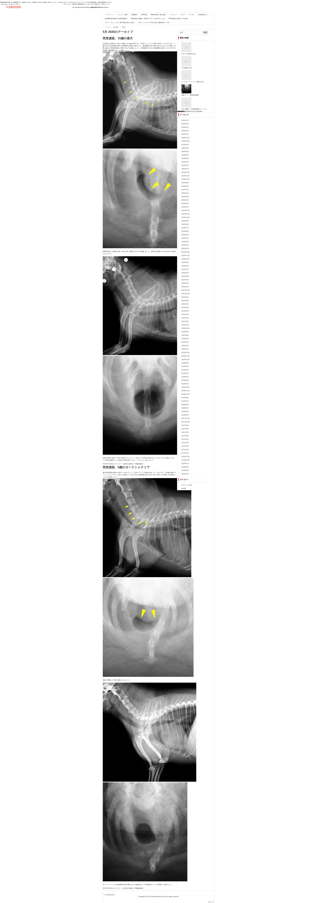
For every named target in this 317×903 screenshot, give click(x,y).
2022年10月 (185, 259)
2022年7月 (185, 269)
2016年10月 (185, 460)
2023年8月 (185, 224)
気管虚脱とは (202, 14)
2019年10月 (185, 359)
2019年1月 (185, 384)
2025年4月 (185, 158)
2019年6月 (185, 370)
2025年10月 (185, 141)
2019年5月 (185, 373)
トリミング (173, 14)
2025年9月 (185, 144)
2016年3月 (185, 470)
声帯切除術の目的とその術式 (178, 18)
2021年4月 (185, 314)
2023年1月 (185, 248)
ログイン (211, 902)
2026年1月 (185, 134)
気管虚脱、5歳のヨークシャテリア (126, 467)
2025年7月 (185, 151)
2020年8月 (185, 335)
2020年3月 (185, 346)
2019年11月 (185, 356)
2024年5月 (185, 196)
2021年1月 (185, 325)
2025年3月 (185, 162)
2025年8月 (185, 148)
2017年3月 (185, 446)
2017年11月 (185, 418)
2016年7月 (185, 463)
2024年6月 (185, 193)
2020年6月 (185, 339)
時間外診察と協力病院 (158, 14)
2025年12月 (185, 138)
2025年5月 (185, 155)
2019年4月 (185, 377)
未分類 (125, 464)
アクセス (192, 14)
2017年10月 (185, 422)
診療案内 (134, 14)
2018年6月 (185, 404)
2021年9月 (185, 297)
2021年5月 (185, 311)
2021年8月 (185, 300)
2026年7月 (185, 120)
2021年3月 (185, 318)
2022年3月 (185, 283)
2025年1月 (185, 169)
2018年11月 (185, 391)
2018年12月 (185, 387)
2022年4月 (185, 280)
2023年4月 (185, 238)
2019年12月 (185, 352)
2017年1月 (185, 453)
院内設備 (144, 14)
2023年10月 (185, 217)
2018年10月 (185, 394)
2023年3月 (185, 242)
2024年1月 (185, 207)
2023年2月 (185, 245)
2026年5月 (185, 124)
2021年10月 (185, 294)
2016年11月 (185, 456)
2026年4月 (185, 127)
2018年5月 (185, 408)
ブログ (182, 14)
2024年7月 (185, 190)
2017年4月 (185, 443)
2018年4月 (185, 411)
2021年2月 (185, 321)
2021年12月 (185, 290)
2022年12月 (185, 252)
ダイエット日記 (186, 485)
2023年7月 (185, 228)
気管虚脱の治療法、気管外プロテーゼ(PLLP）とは (148, 18)
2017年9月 (185, 425)
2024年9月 (185, 183)
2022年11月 (185, 255)
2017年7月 (185, 432)
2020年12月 (185, 328)
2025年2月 (185, 165)
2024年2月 (185, 203)
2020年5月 (185, 342)
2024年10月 (185, 179)
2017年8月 (185, 429)
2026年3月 (185, 131)
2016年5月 (185, 467)
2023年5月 (185, 235)
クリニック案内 (122, 14)
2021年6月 (185, 307)
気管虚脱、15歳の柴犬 (118, 38)
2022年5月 (185, 276)
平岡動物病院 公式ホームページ (22, 12)
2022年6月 (185, 273)
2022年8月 (185, 266)
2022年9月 (185, 262)
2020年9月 (185, 332)
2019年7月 (185, 366)
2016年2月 (185, 474)
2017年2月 (185, 450)
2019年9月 (185, 363)
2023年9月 (185, 221)
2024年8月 (185, 186)
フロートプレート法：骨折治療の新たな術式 (119, 22)
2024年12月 (185, 172)
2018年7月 (185, 401)
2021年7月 (185, 304)
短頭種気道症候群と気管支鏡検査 (116, 18)
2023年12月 (185, 210)
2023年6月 (185, 231)
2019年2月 (185, 380)
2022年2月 (185, 287)
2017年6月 (185, 436)
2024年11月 (185, 176)
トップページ (109, 14)
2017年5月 (185, 439)
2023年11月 (185, 214)
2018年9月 (185, 398)
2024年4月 (185, 200)
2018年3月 (185, 415)
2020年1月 (185, 349)
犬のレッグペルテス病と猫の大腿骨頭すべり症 (153, 22)
